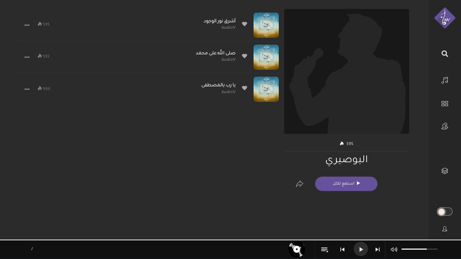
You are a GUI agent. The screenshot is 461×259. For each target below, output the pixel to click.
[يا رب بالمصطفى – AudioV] (266, 89)
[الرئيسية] (445, 79)
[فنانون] (445, 126)
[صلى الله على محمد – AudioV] (266, 57)
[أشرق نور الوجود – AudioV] (266, 25)
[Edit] (300, 183)
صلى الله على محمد (216, 53)
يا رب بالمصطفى (218, 85)
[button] (27, 25)
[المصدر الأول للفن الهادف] (445, 18)
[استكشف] (445, 103)
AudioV (228, 28)
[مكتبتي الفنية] (445, 171)
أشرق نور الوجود (220, 21)
